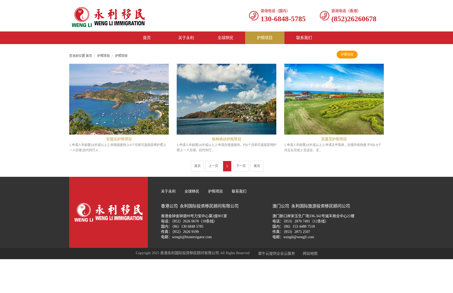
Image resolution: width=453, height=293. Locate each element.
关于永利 (186, 38)
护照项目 (265, 38)
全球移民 (225, 38)
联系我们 (304, 38)
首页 (147, 38)
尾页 (257, 166)
